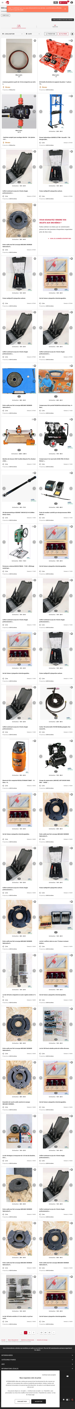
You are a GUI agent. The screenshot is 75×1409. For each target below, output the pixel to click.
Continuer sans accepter (49, 1375)
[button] (12, 33)
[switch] (68, 1400)
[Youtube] (67, 1376)
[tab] (19, 26)
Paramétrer (22, 1401)
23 (41, 1332)
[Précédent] (4, 55)
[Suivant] (34, 55)
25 (49, 1332)
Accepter (38, 1401)
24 (45, 1332)
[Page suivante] (53, 1332)
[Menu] (2, 2)
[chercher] (55, 2)
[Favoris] (35, 40)
